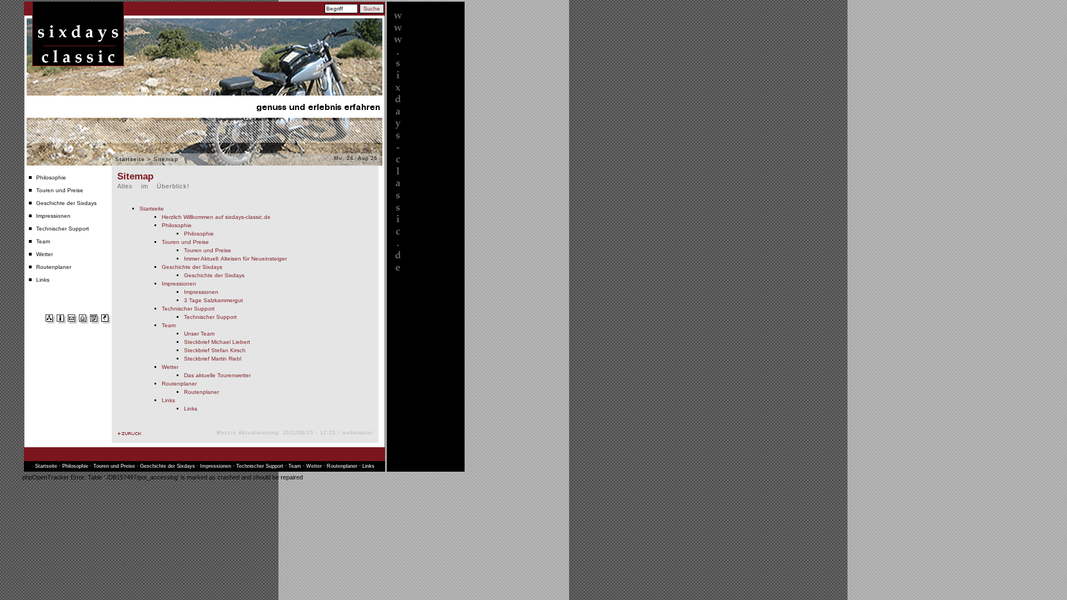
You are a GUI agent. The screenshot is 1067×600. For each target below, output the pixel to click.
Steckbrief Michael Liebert (217, 342)
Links (42, 280)
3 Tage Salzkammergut (213, 300)
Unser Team (199, 334)
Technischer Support (62, 229)
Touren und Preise (59, 190)
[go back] (129, 434)
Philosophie (51, 177)
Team (43, 241)
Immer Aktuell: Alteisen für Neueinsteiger (235, 259)
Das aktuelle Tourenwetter (217, 375)
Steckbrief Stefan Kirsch (215, 350)
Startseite (130, 159)
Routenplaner (53, 267)
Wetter (44, 254)
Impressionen (53, 216)
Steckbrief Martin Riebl (212, 359)
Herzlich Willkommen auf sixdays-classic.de (216, 217)
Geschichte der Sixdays (66, 203)
